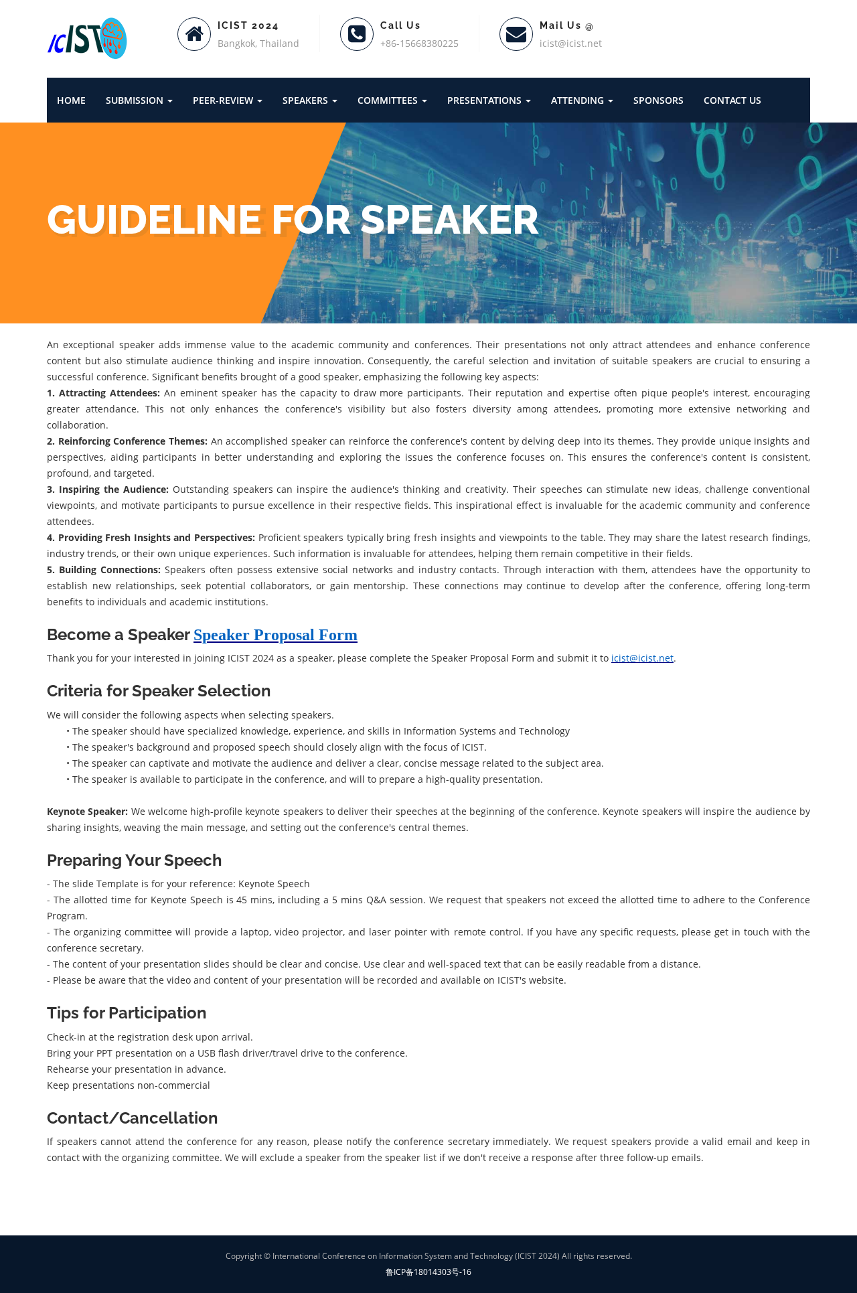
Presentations (485, 100)
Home (71, 100)
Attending (579, 100)
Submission (136, 100)
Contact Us (732, 100)
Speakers (307, 100)
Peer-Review (224, 100)
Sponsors (658, 100)
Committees (389, 100)
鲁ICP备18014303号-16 (428, 1272)
